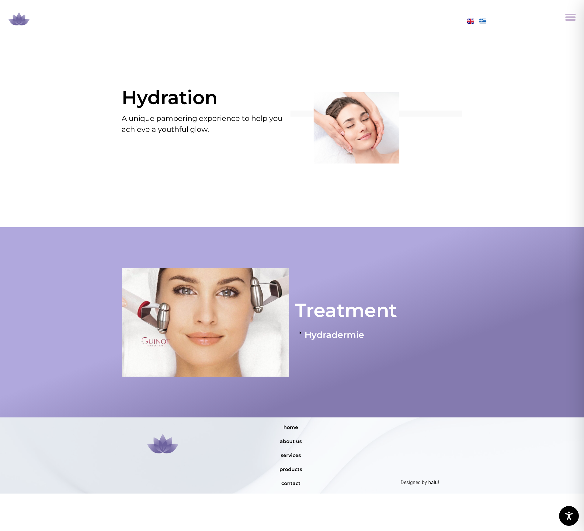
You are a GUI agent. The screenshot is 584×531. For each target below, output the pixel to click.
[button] (570, 17)
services (291, 455)
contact (291, 483)
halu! (433, 482)
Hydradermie (334, 334)
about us (291, 441)
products (291, 469)
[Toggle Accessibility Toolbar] (568, 515)
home (290, 427)
